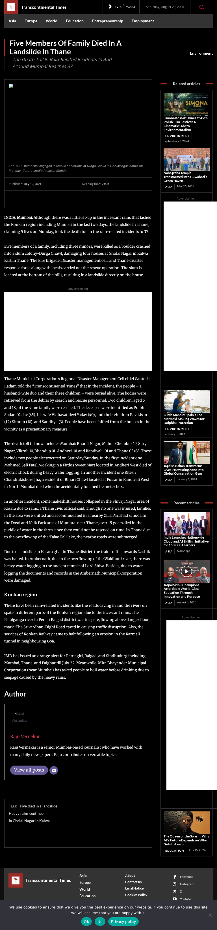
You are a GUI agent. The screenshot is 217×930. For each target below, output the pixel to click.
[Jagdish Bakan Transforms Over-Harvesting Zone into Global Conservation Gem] (187, 452)
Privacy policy (123, 921)
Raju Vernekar (25, 736)
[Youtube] (174, 899)
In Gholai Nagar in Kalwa (29, 820)
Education (174, 850)
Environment (201, 53)
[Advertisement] (78, 331)
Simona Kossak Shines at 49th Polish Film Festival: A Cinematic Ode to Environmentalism (186, 124)
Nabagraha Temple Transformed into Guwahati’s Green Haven (185, 177)
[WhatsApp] (53, 199)
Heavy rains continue (26, 813)
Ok (86, 921)
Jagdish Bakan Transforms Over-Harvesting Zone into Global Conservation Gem (184, 470)
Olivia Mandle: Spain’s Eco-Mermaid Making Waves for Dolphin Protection (184, 419)
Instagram (187, 884)
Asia (169, 186)
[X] (27, 199)
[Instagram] (174, 884)
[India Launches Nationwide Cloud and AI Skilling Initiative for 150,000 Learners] (187, 523)
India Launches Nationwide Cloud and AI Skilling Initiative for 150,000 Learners (186, 541)
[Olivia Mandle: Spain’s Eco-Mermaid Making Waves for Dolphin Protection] (187, 401)
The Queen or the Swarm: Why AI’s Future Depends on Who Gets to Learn (186, 840)
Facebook (186, 876)
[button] (201, 7)
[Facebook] (14, 199)
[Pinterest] (40, 199)
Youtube (185, 899)
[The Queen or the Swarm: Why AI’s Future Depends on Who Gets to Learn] (187, 823)
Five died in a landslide (38, 806)
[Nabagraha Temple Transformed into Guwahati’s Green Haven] (187, 159)
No (100, 921)
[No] (210, 915)
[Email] (53, 770)
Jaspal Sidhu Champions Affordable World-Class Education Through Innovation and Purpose (182, 591)
